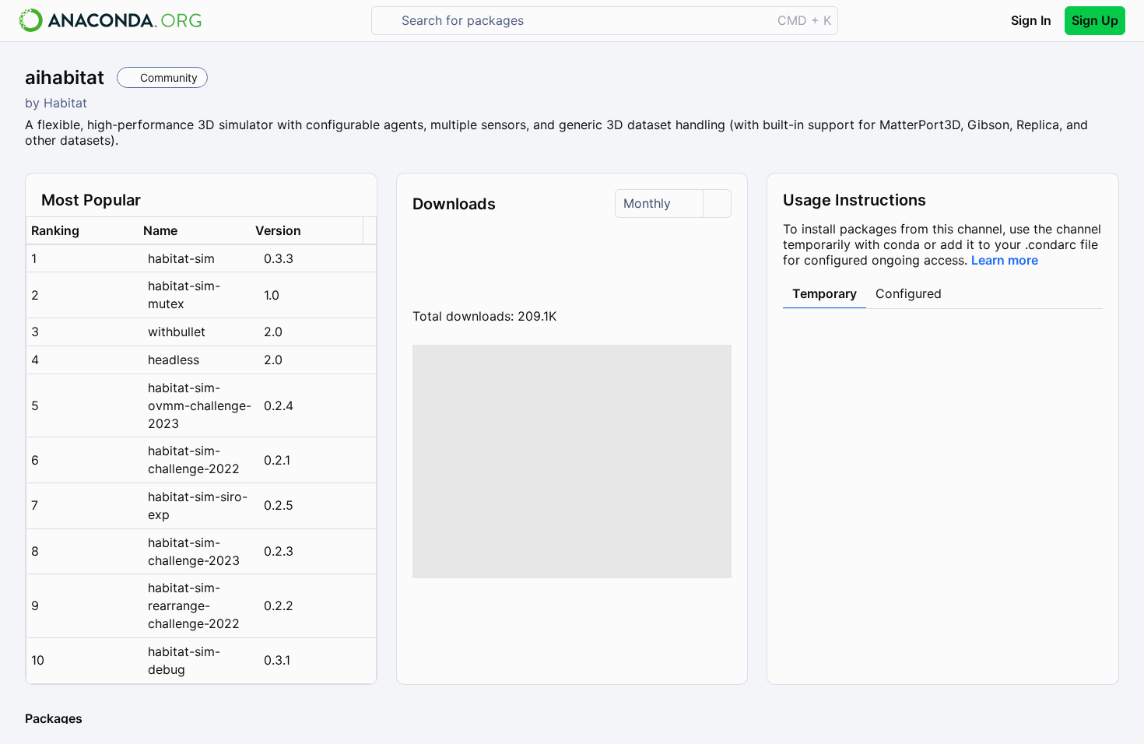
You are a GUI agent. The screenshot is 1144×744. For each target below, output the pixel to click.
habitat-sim (181, 258)
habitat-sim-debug (184, 660)
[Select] (717, 203)
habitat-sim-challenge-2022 (194, 459)
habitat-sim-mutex (184, 294)
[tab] (824, 294)
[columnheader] (82, 230)
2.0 (273, 331)
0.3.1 (277, 660)
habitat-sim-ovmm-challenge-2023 (199, 405)
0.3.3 (278, 258)
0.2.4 (278, 405)
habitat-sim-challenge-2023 (194, 551)
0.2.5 (278, 505)
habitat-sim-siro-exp (197, 505)
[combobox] (582, 20)
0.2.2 (278, 605)
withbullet (176, 331)
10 (37, 660)
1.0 (271, 295)
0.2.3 (278, 551)
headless (173, 359)
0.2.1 (277, 460)
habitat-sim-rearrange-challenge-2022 (194, 605)
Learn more (1004, 260)
